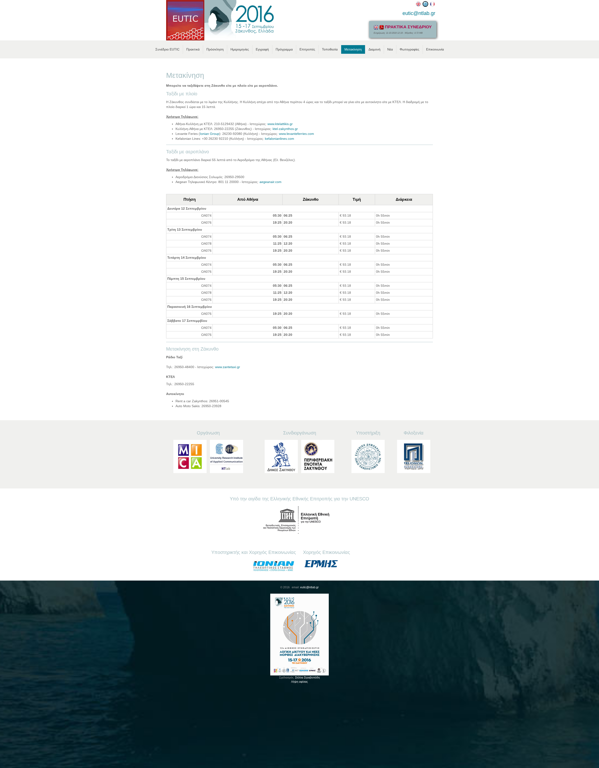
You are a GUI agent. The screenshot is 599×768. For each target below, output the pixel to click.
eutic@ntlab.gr (418, 13)
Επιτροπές (307, 49)
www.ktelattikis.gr (280, 124)
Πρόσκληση (215, 49)
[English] (417, 4)
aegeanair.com (270, 182)
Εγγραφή (262, 49)
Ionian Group (209, 134)
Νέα (390, 49)
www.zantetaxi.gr (227, 367)
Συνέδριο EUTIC (167, 49)
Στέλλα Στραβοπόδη (307, 677)
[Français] (431, 4)
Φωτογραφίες (409, 49)
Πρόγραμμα (284, 49)
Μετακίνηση (353, 49)
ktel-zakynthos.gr (285, 129)
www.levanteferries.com (296, 134)
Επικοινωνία (435, 49)
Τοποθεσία (330, 49)
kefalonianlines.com (279, 138)
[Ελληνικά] (424, 4)
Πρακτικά (193, 49)
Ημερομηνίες (239, 49)
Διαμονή (374, 49)
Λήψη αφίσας (299, 681)
